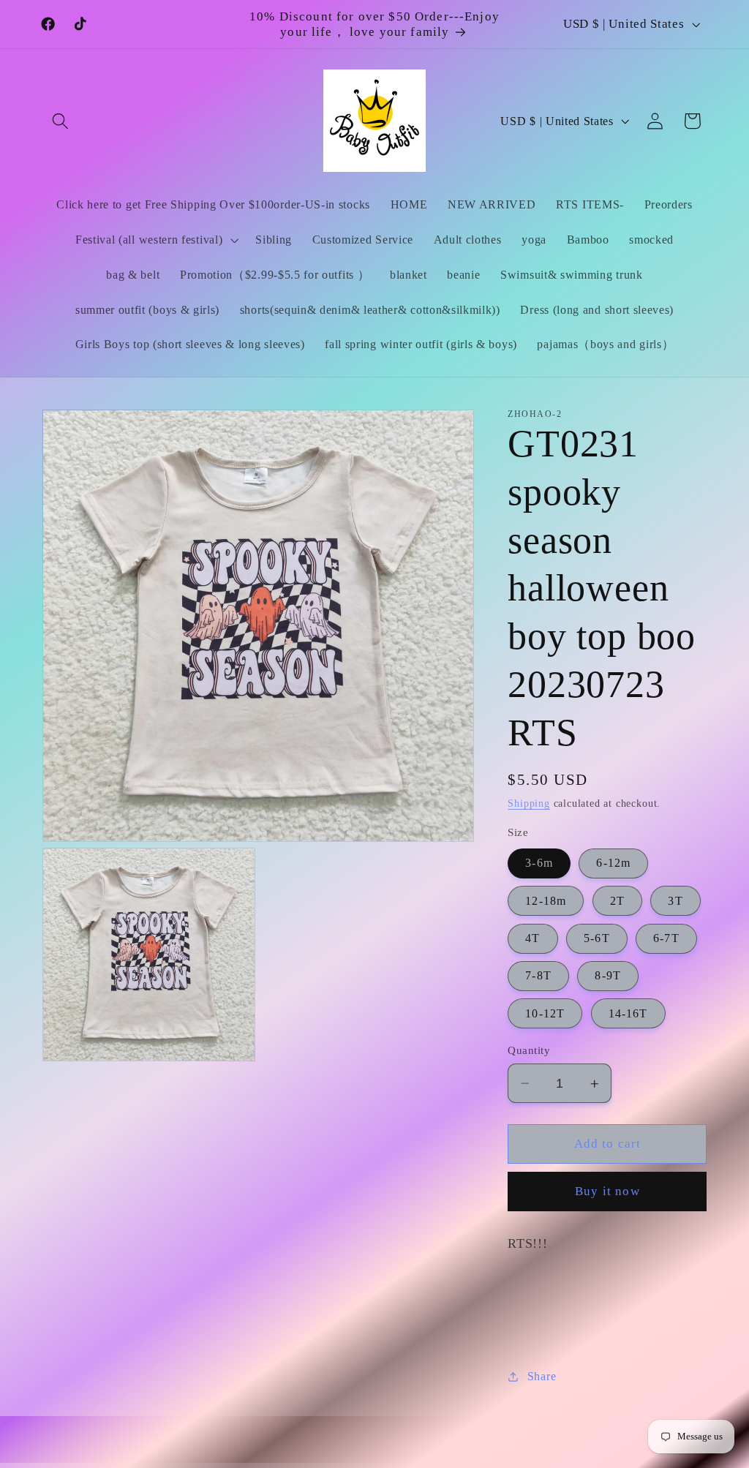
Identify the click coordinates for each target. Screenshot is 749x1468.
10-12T (545, 1013)
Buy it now (607, 1191)
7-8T (538, 975)
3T (675, 901)
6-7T (666, 938)
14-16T (628, 1013)
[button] (61, 121)
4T (532, 938)
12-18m (545, 901)
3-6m (539, 863)
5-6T (597, 938)
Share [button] (541, 1376)
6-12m (613, 863)
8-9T (608, 975)
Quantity (529, 1050)
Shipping (528, 803)
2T (617, 901)
